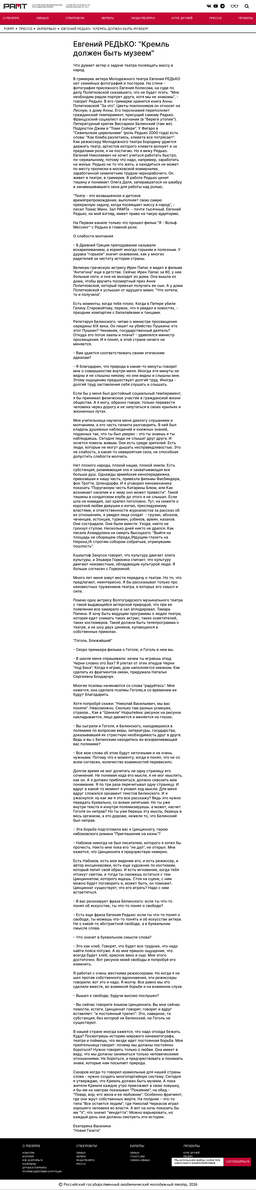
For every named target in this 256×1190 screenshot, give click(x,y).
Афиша (134, 1153)
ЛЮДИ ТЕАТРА (143, 18)
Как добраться (32, 1160)
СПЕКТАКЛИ (75, 18)
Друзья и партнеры (34, 1168)
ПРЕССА (215, 18)
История (28, 1157)
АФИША (42, 18)
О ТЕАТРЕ (11, 18)
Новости (28, 1153)
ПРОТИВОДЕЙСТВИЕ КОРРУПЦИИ (42, 1172)
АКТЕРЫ (107, 18)
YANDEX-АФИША (140, 1160)
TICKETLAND (137, 1157)
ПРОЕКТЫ (246, 18)
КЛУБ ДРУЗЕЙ (182, 18)
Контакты (29, 1164)
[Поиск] (247, 6)
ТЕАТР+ (188, 1157)
